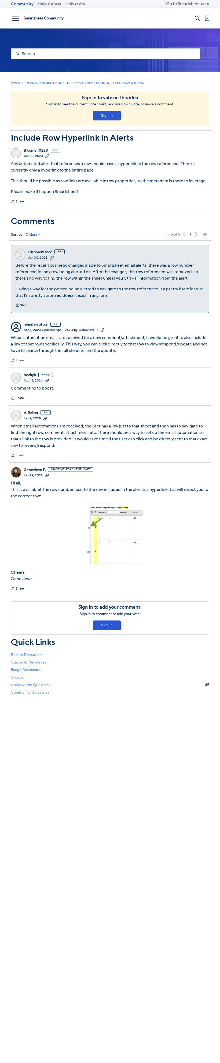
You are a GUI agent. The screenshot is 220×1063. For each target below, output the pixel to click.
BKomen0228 (36, 150)
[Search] (197, 18)
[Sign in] (207, 18)
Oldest (31, 234)
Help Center (49, 4)
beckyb (30, 375)
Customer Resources (28, 662)
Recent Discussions (27, 654)
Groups (17, 677)
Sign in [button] (107, 115)
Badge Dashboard (26, 669)
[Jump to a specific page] (205, 234)
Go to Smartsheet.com (187, 4)
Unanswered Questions (110, 684)
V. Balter (31, 413)
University (75, 4)
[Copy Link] (47, 156)
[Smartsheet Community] (44, 18)
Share (17, 202)
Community (22, 4)
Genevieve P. (88, 330)
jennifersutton (36, 324)
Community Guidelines (30, 692)
